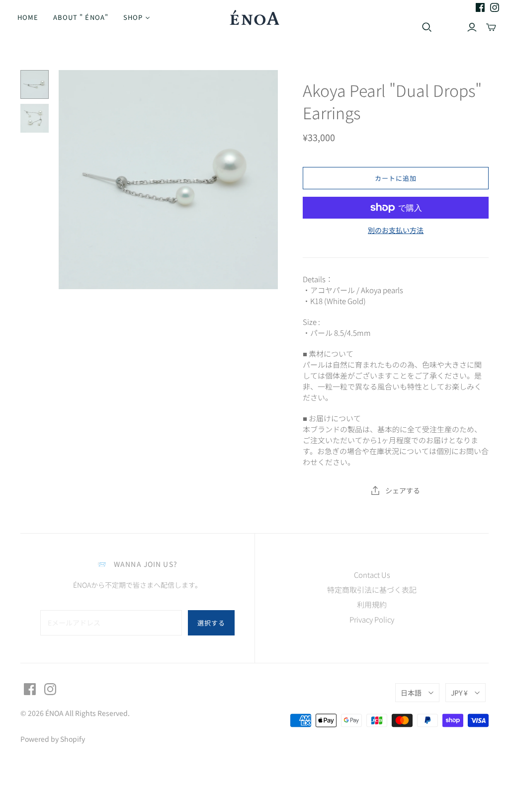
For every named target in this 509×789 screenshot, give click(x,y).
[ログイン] (472, 27)
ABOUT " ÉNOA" (80, 17)
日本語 (411, 693)
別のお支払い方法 (396, 230)
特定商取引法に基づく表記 (372, 589)
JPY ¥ (459, 693)
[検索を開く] (427, 27)
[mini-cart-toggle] (491, 27)
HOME (27, 17)
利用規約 (372, 604)
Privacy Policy (371, 619)
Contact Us (372, 574)
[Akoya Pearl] (34, 84)
